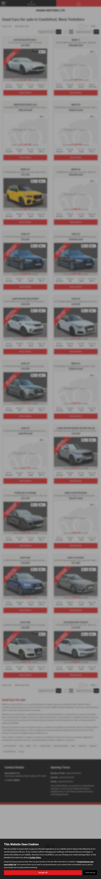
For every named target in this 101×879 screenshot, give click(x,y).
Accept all (42, 872)
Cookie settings (90, 872)
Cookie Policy (35, 857)
